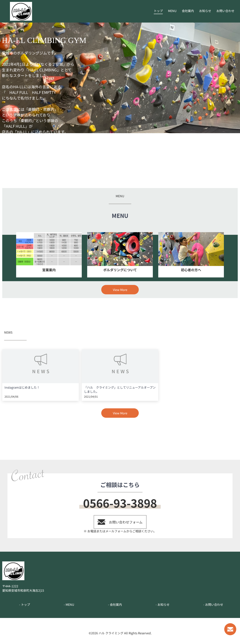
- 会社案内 (115, 604)
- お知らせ (163, 604)
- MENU (69, 604)
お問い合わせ (225, 10)
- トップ (24, 604)
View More (120, 289)
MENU (172, 10)
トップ (158, 10)
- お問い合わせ (213, 604)
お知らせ (205, 10)
